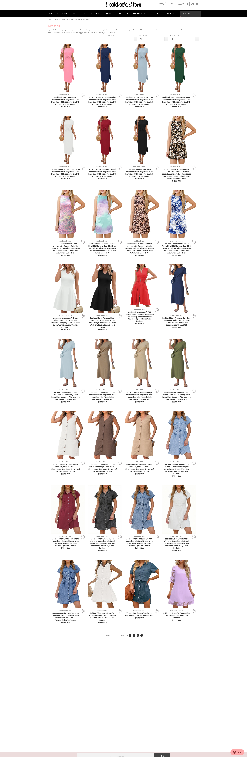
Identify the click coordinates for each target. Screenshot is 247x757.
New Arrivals (63, 13)
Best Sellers (79, 13)
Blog (156, 13)
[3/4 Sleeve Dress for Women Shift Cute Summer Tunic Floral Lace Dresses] (179, 584)
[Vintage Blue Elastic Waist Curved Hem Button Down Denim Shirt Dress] (142, 584)
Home (50, 13)
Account (182, 4)
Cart (195, 4)
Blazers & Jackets (141, 13)
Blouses (110, 13)
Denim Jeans (123, 13)
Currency (160, 3)
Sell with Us (168, 13)
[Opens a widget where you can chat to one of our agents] (237, 752)
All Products (96, 13)
